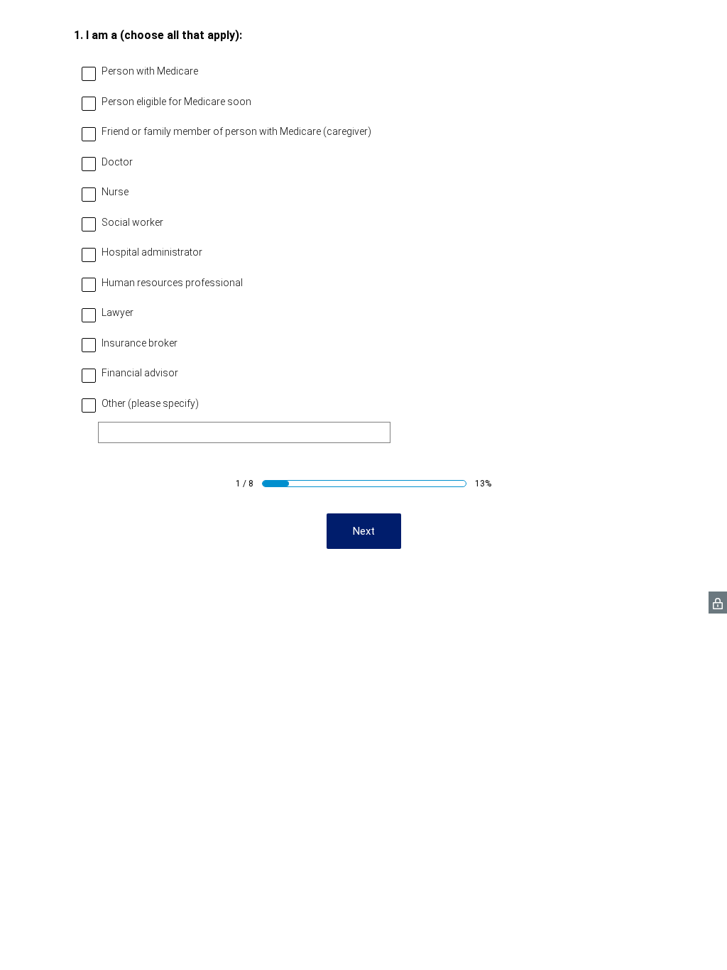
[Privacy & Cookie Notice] (717, 602)
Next (364, 531)
